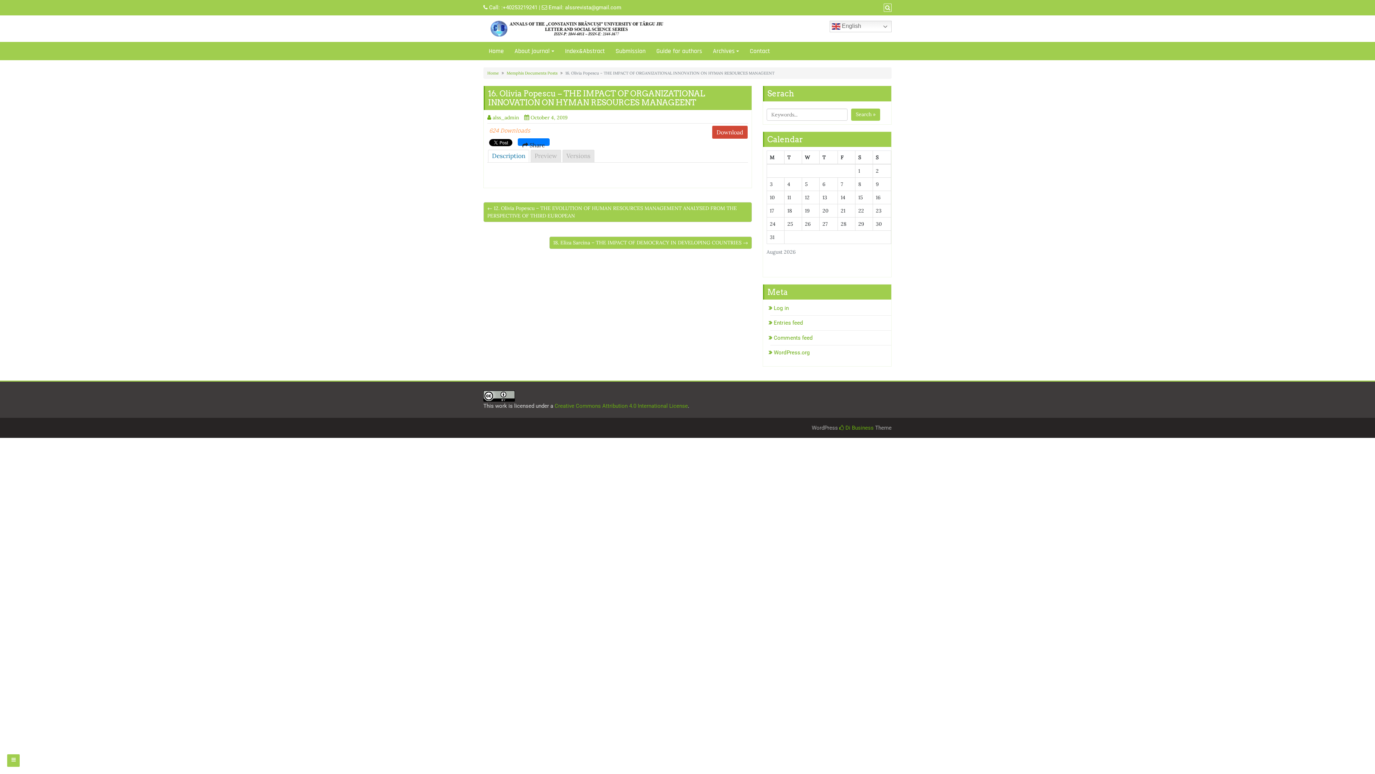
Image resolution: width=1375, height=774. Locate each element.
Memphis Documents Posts (532, 73)
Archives (724, 51)
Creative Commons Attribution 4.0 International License (621, 406)
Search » (865, 114)
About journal (532, 51)
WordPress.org (792, 352)
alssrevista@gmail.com (593, 7)
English (850, 26)
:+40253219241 (519, 7)
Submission (631, 51)
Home (496, 51)
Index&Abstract (585, 51)
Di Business (859, 428)
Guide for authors (679, 51)
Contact (760, 51)
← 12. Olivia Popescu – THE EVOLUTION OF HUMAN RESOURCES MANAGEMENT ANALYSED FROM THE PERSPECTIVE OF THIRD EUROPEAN (612, 212)
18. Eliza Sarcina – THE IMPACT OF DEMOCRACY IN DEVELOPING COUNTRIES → (650, 242)
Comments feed (793, 338)
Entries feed (788, 323)
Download (730, 132)
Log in (781, 308)
